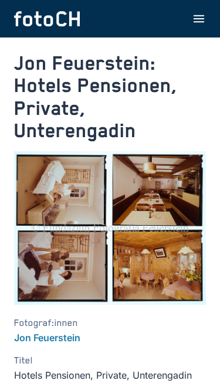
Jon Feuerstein (47, 338)
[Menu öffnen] (199, 18)
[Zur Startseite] (47, 19)
